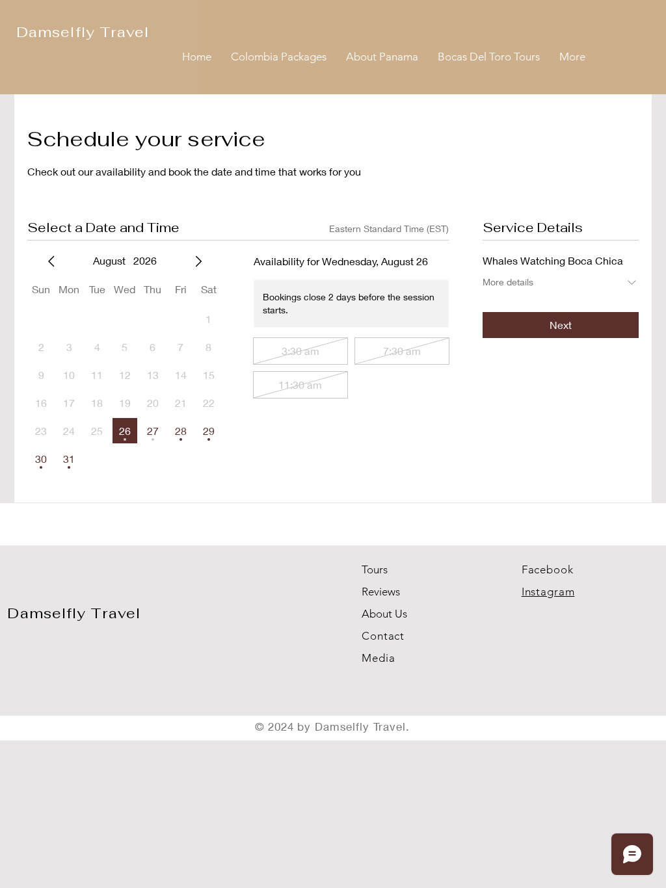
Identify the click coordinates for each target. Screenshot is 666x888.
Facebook (548, 569)
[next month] (198, 261)
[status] (389, 228)
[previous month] (51, 261)
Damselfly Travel (73, 613)
